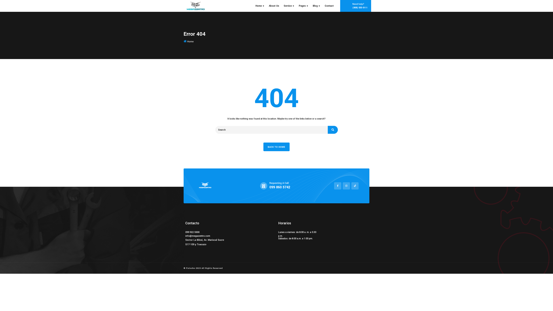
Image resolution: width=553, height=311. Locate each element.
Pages (302, 5)
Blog (315, 5)
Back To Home (276, 147)
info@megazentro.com (197, 236)
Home (258, 5)
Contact (329, 5)
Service (288, 5)
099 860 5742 (279, 187)
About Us (274, 5)
